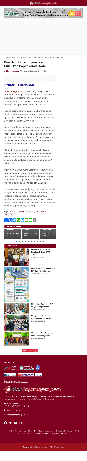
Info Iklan (38, 431)
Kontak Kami (49, 431)
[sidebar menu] (5, 3)
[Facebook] (5, 422)
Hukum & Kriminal (16, 57)
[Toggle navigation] (81, 3)
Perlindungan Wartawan (40, 433)
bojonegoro (33, 211)
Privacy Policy (23, 433)
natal (44, 211)
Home (6, 57)
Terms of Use (72, 431)
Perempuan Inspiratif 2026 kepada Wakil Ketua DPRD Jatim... (41, 252)
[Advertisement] (43, 37)
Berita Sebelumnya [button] (30, 350)
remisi (13, 211)
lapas (22, 211)
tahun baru (10, 215)
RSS (10, 431)
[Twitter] (10, 422)
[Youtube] (15, 422)
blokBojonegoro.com (11, 71)
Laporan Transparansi (60, 433)
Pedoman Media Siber (23, 431)
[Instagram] (20, 422)
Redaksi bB (60, 431)
